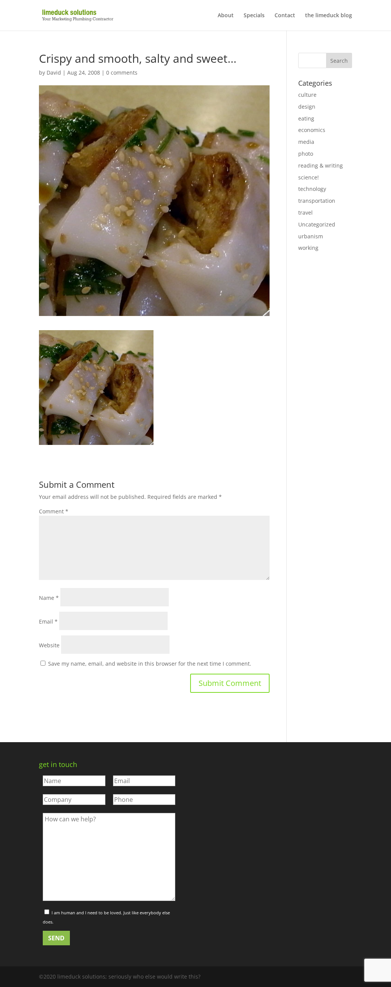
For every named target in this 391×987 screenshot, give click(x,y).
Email (48, 621)
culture (307, 94)
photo (305, 153)
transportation (316, 200)
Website (49, 645)
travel (305, 212)
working (308, 247)
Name (49, 597)
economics (311, 130)
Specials (254, 16)
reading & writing (320, 165)
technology (312, 188)
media (306, 141)
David (54, 72)
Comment (53, 511)
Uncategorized (316, 224)
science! (308, 177)
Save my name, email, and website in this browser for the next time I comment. (149, 663)
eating (306, 118)
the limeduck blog (328, 16)
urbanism (310, 236)
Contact (285, 16)
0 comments (121, 72)
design (306, 106)
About (226, 16)
